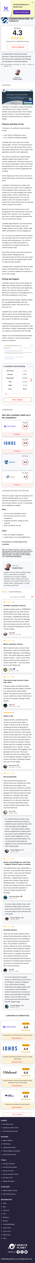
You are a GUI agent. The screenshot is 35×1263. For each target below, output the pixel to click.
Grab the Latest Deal (22, 12)
